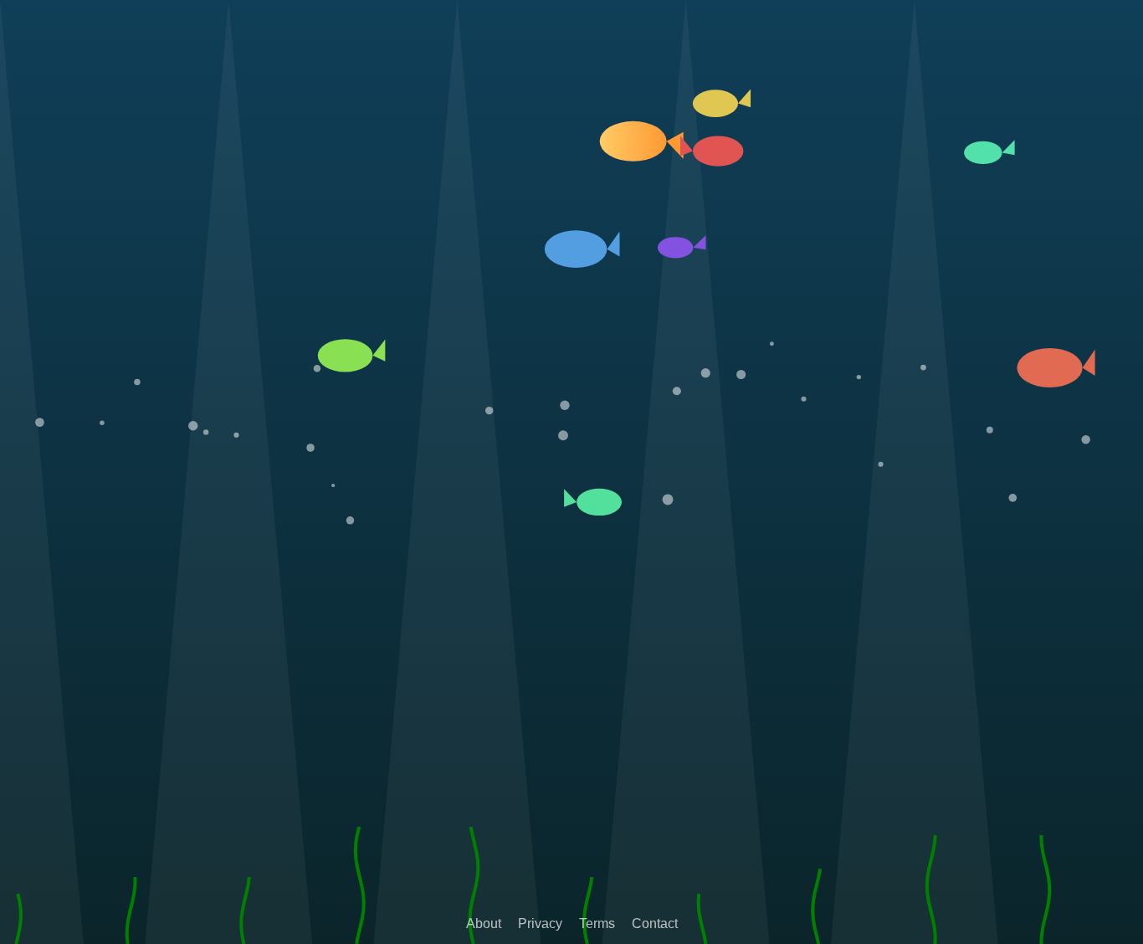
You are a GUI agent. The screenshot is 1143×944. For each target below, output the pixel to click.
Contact (655, 923)
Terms (597, 923)
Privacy (540, 923)
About (483, 923)
